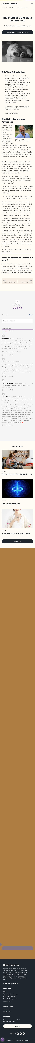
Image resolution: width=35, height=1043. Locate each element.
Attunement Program (9, 996)
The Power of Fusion (11, 504)
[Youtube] (24, 1033)
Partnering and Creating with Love (17, 474)
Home (3, 8)
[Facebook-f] (18, 1033)
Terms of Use (7, 1009)
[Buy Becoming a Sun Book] (3, 984)
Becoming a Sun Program (10, 994)
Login (31, 315)
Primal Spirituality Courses (10, 999)
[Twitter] (21, 1033)
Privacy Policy (7, 1012)
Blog (7, 8)
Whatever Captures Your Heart (16, 533)
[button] (32, 4)
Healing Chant (7, 1001)
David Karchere (10, 3)
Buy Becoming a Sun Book (11, 984)
